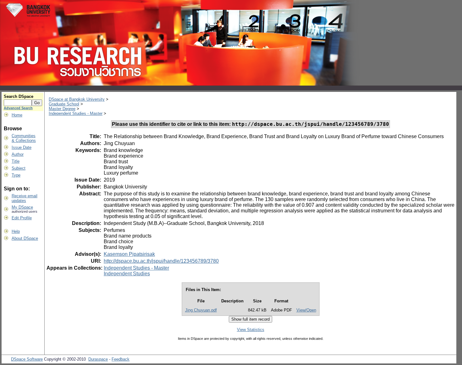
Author (18, 154)
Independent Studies (127, 273)
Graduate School (64, 104)
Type (16, 175)
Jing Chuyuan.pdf (201, 310)
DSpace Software (27, 359)
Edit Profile (22, 218)
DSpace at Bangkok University (77, 99)
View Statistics (250, 329)
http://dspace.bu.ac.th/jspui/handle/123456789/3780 (161, 261)
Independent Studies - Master (75, 113)
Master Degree (62, 108)
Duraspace (98, 359)
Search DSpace (18, 96)
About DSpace (25, 238)
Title (15, 161)
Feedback (120, 359)
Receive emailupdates (24, 198)
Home (17, 115)
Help (16, 231)
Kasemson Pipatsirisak (129, 254)
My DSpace (22, 207)
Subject (18, 168)
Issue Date (21, 147)
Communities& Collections (24, 138)
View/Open (306, 310)
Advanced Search (18, 108)
